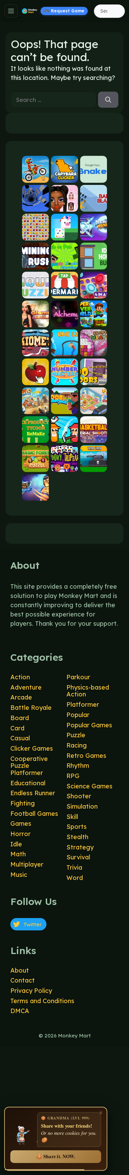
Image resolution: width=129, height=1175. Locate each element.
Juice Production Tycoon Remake (35, 437)
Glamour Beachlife (35, 321)
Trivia (74, 867)
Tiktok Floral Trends (64, 205)
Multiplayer (26, 864)
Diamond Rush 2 (93, 234)
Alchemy (64, 321)
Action (20, 677)
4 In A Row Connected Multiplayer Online (93, 292)
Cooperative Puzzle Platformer (29, 766)
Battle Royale (31, 708)
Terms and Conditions (42, 1001)
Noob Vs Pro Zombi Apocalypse (64, 263)
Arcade (21, 697)
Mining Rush (35, 263)
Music (18, 875)
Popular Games (89, 725)
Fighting (22, 803)
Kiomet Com (35, 350)
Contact (22, 980)
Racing (76, 745)
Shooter (78, 796)
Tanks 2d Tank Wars (93, 466)
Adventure (26, 687)
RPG (72, 776)
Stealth (77, 837)
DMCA (19, 1011)
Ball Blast (93, 205)
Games (20, 823)
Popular (77, 715)
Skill (72, 817)
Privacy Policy (31, 991)
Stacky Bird (64, 234)
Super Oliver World (93, 321)
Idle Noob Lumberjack (64, 408)
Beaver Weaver (93, 350)
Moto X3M (35, 176)
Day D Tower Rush (35, 408)
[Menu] (11, 11)
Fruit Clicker (35, 379)
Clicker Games (31, 748)
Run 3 (35, 205)
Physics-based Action (87, 690)
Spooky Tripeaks (64, 466)
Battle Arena (35, 494)
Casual (20, 738)
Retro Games (86, 756)
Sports (76, 827)
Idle (16, 844)
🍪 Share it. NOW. (55, 1156)
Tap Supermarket (64, 292)
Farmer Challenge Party (64, 437)
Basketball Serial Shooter (93, 437)
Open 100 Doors (93, 379)
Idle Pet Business (93, 408)
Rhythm (77, 765)
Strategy (80, 847)
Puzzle (75, 735)
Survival (78, 857)
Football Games (34, 814)
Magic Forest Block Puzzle (35, 466)
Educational (27, 783)
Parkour (78, 677)
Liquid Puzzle (35, 292)
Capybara (64, 176)
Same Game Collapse (35, 234)
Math (18, 854)
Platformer (82, 704)
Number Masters (64, 379)
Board (19, 718)
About (19, 970)
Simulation (82, 806)
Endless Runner (32, 793)
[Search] (108, 100)
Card (17, 728)
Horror (20, 834)
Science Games (89, 786)
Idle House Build (93, 263)
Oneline (64, 350)
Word (74, 878)
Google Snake (93, 176)
